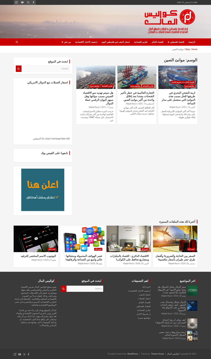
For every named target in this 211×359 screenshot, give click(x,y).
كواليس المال (173, 354)
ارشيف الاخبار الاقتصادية (86, 42)
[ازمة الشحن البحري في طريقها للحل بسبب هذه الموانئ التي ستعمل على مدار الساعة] (177, 77)
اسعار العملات (144, 298)
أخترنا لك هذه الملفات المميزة (177, 221)
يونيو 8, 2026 (180, 338)
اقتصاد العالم (157, 42)
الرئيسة (191, 42)
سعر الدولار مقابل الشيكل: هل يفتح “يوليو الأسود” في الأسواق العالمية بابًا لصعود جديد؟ (171, 290)
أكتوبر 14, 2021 (188, 107)
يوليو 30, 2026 (180, 296)
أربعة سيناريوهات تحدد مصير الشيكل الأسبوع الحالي (172, 333)
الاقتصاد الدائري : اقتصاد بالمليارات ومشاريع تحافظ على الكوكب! (129, 257)
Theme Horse (157, 354)
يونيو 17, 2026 (180, 326)
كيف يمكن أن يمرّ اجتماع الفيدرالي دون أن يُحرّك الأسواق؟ (170, 321)
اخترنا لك (191, 249)
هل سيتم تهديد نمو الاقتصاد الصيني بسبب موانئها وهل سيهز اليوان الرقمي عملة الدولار (98, 98)
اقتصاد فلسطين (177, 42)
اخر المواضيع (187, 281)
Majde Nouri (175, 107)
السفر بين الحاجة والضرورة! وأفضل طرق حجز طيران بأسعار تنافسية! (175, 257)
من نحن (67, 42)
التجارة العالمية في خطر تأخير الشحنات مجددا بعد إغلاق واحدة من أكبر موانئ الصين (137, 96)
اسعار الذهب (144, 294)
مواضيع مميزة (189, 86)
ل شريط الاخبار (177, 82)
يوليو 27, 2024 (50, 260)
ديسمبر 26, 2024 (188, 263)
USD (68, 138)
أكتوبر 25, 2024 (142, 263)
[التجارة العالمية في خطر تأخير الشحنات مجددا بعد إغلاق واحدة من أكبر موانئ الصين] (136, 77)
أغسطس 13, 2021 (146, 104)
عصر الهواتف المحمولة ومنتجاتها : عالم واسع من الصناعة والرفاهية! (83, 257)
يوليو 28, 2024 (96, 263)
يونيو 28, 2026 (180, 313)
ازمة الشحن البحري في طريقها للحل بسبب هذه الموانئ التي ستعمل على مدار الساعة (178, 98)
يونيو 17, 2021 (107, 107)
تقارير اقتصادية (140, 42)
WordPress (132, 354)
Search (19, 68)
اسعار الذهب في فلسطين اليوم (116, 42)
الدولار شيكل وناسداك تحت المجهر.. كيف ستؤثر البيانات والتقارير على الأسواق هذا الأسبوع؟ (173, 306)
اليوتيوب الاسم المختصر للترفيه (38, 256)
